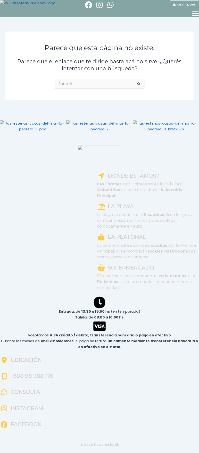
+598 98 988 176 (32, 376)
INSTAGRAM (27, 408)
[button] (5, 126)
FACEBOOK (26, 424)
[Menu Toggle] (195, 13)
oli (117, 444)
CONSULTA (25, 392)
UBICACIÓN (26, 360)
